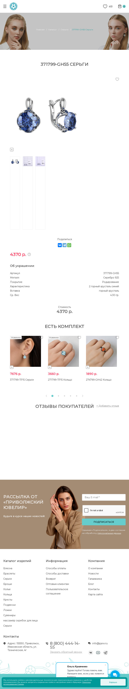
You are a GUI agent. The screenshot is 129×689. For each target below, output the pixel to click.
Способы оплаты (56, 568)
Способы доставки (57, 573)
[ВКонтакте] (60, 245)
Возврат (51, 578)
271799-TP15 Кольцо (60, 379)
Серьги (7, 578)
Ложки (7, 610)
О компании (95, 568)
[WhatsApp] (69, 245)
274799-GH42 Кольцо (99, 379)
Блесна (7, 568)
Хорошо (113, 682)
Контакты (94, 589)
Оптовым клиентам (57, 584)
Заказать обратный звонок (66, 651)
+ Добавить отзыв (107, 405)
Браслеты (9, 573)
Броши (7, 584)
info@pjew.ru (100, 643)
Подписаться (104, 521)
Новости (93, 573)
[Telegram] (64, 245)
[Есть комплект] (47, 149)
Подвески (9, 604)
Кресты (7, 599)
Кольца (7, 594)
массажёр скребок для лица (20, 620)
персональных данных (109, 533)
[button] (52, 396)
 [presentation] (46, 396)
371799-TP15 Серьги (22, 379)
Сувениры (9, 615)
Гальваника (95, 578)
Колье (7, 589)
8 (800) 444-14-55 (65, 645)
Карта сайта (95, 594)
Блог (91, 584)
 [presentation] (83, 396)
